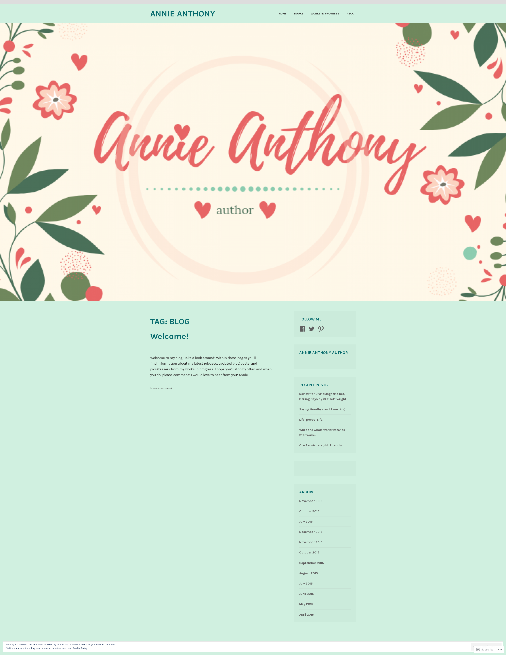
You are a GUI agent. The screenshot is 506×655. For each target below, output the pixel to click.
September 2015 (311, 563)
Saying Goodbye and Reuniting (322, 409)
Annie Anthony (182, 14)
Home (283, 13)
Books (298, 13)
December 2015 (311, 532)
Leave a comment (161, 388)
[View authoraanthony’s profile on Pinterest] (322, 329)
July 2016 (306, 521)
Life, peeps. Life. (311, 419)
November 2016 (311, 501)
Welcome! (169, 336)
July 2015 (306, 583)
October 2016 (309, 511)
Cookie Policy (80, 648)
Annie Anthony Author (323, 352)
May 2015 (306, 604)
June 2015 (306, 594)
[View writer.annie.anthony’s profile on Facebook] (303, 329)
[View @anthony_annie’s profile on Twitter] (312, 329)
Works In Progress (325, 13)
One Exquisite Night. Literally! (321, 445)
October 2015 (309, 552)
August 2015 (308, 573)
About (351, 13)
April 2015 (306, 614)
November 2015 (311, 542)
